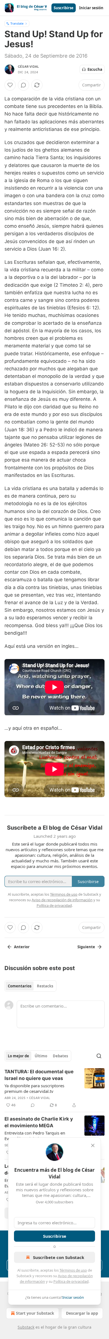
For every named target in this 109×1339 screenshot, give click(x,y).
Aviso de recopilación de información (62, 899)
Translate (16, 23)
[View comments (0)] (23, 85)
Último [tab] (41, 1055)
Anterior (22, 946)
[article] (54, 1088)
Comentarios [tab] (19, 986)
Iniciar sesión (91, 7)
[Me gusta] (10, 85)
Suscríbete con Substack (58, 1257)
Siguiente (86, 946)
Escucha (94, 69)
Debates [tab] (60, 1055)
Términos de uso (73, 1270)
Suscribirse (64, 7)
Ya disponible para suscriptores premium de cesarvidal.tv (34, 1088)
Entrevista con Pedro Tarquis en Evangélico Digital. (34, 1135)
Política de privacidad (71, 1281)
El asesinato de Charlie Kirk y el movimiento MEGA (38, 1122)
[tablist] (30, 986)
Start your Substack (35, 1313)
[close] (92, 1145)
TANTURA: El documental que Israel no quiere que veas (39, 1075)
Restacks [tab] (45, 986)
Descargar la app (82, 1313)
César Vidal (28, 67)
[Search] (99, 1056)
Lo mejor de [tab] (18, 1055)
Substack (26, 1327)
